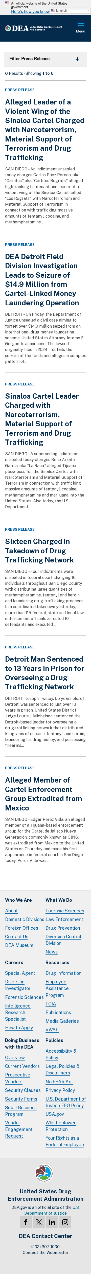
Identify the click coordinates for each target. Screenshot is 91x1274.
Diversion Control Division (63, 940)
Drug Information (63, 973)
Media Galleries (62, 1021)
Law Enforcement (64, 919)
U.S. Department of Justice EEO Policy (66, 1102)
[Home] (40, 28)
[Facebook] (26, 1222)
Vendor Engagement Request (19, 1129)
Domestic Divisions (24, 919)
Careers (14, 962)
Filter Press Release (29, 58)
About (11, 910)
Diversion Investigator (18, 985)
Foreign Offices (21, 928)
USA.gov (55, 1114)
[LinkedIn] (52, 1222)
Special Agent (20, 973)
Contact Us (16, 936)
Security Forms (21, 1099)
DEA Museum (19, 945)
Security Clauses (23, 1090)
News (52, 951)
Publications (58, 1012)
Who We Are (18, 900)
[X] (39, 1222)
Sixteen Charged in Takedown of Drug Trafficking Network (39, 550)
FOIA (51, 1003)
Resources (57, 962)
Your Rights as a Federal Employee (65, 1141)
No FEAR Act (59, 1081)
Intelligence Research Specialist (18, 1012)
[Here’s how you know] (45, 7)
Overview (15, 1057)
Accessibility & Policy (61, 1054)
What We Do (59, 900)
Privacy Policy (60, 1090)
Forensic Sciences (65, 910)
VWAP (52, 1029)
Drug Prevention (63, 928)
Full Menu (81, 28)
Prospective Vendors (17, 1078)
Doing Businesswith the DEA (22, 1044)
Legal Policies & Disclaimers (63, 1069)
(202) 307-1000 (45, 1246)
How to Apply (19, 1027)
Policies (54, 1040)
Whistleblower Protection (61, 1126)
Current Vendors (22, 1066)
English (61, 10)
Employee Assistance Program (57, 988)
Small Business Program (21, 1111)
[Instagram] (65, 1222)
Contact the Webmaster (46, 1252)
